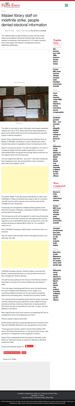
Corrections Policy (39, 397)
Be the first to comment (38, 31)
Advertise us (35, 395)
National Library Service (12, 353)
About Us (37, 393)
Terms (42, 395)
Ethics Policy (49, 397)
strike (24, 353)
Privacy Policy (53, 393)
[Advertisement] (25, 179)
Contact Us (44, 393)
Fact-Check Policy (27, 397)
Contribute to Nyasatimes (25, 393)
